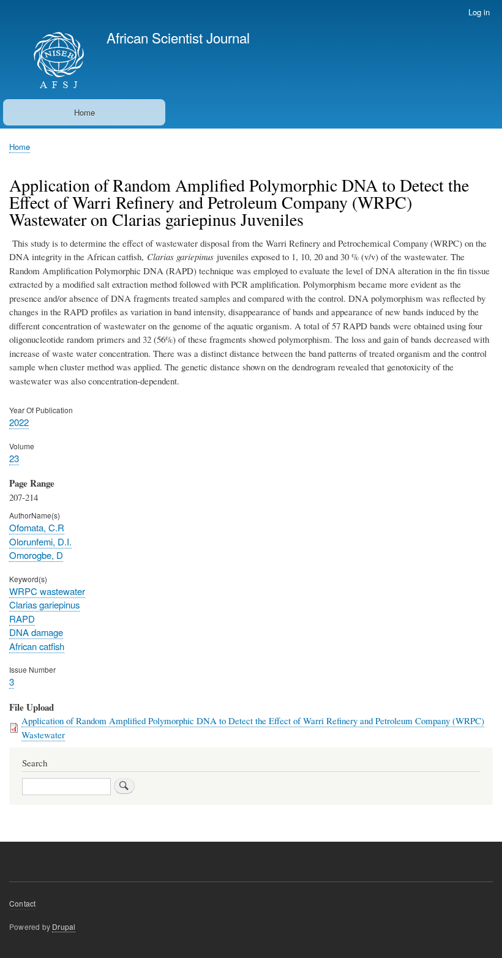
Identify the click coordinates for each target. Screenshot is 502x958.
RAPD (22, 618)
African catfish (36, 646)
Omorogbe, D (36, 554)
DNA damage (36, 632)
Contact (22, 903)
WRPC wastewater (47, 591)
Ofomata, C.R (36, 527)
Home (84, 112)
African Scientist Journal (178, 37)
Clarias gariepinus (44, 604)
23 (14, 458)
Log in (479, 12)
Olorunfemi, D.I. (40, 541)
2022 (19, 422)
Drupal (63, 926)
